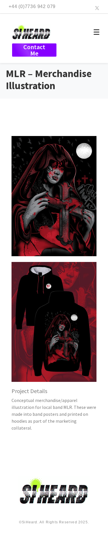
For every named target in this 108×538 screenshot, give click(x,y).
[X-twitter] (97, 8)
